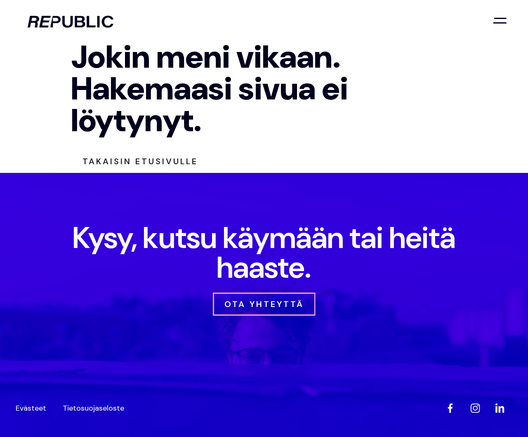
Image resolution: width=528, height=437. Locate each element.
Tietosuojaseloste (93, 408)
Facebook (450, 408)
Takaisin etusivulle (140, 161)
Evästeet (31, 408)
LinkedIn (500, 408)
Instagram (475, 408)
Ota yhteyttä (264, 304)
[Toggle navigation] (500, 21)
